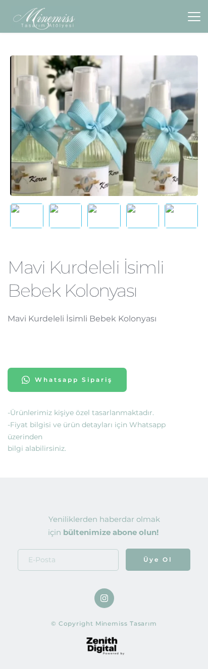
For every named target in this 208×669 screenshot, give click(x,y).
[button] (194, 16)
